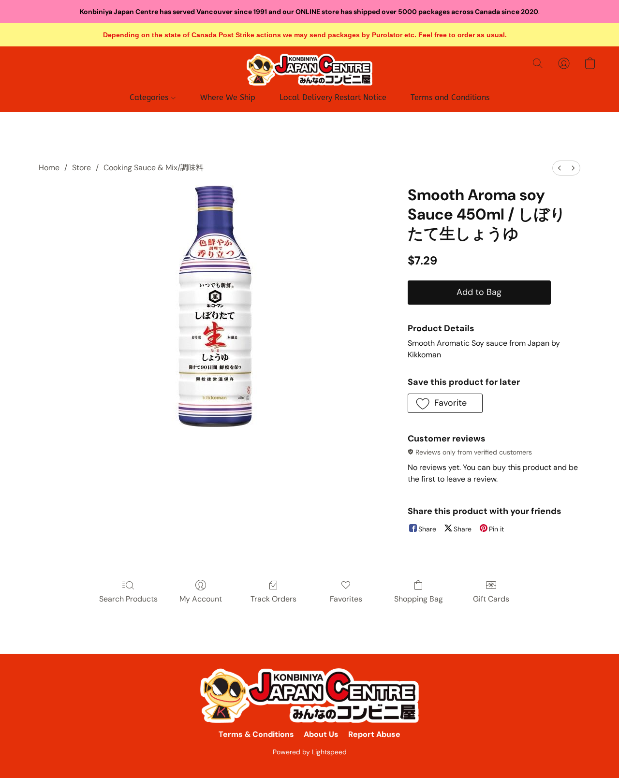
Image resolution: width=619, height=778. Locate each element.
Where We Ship (227, 97)
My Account (200, 599)
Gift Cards (491, 599)
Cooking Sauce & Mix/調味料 (153, 167)
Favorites (346, 599)
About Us (321, 734)
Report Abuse (374, 734)
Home (49, 167)
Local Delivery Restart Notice (333, 97)
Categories (150, 97)
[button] (309, 70)
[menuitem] (559, 168)
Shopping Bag (418, 599)
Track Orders (273, 599)
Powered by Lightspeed (310, 752)
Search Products (128, 599)
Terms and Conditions (450, 97)
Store (81, 167)
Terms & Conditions (256, 734)
